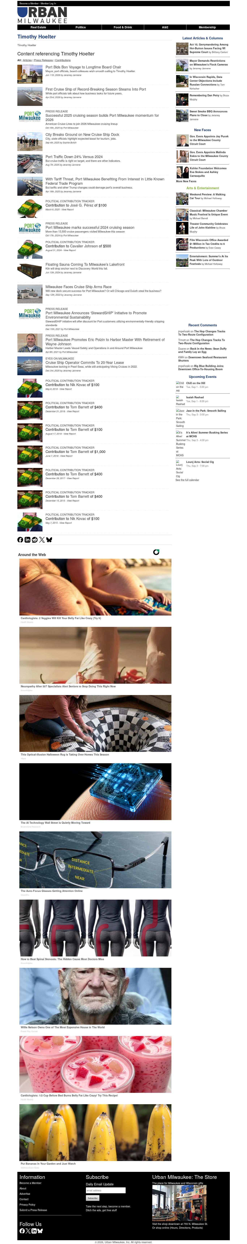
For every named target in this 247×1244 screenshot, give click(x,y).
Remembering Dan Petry (204, 95)
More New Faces (186, 181)
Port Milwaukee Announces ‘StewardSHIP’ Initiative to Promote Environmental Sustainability (96, 315)
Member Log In (48, 3)
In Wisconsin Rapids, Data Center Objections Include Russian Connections (206, 80)
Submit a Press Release (33, 1210)
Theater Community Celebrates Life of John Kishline (209, 225)
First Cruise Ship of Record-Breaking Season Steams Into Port (96, 89)
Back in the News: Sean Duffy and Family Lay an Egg (202, 350)
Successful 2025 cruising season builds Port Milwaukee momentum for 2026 (102, 117)
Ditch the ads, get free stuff (101, 1210)
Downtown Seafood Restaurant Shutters (202, 358)
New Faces (202, 130)
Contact (24, 1199)
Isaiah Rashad (195, 397)
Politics (81, 27)
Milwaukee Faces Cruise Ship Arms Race (79, 286)
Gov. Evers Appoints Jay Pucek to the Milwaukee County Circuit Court (209, 140)
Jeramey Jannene (72, 74)
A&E (165, 27)
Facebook (22, 1233)
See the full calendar (187, 480)
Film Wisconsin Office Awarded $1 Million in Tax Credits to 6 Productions (209, 243)
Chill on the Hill (195, 383)
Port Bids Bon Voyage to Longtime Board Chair (83, 66)
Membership (207, 27)
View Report (67, 209)
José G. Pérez (81, 205)
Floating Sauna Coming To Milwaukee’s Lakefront (85, 264)
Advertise (25, 1193)
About (23, 1188)
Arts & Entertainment (202, 188)
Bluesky (40, 1233)
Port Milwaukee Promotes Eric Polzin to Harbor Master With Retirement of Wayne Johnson (105, 341)
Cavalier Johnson (84, 245)
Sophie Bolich (69, 142)
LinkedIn (34, 1233)
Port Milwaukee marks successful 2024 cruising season (90, 227)
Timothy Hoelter (36, 36)
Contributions (63, 60)
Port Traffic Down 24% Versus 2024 (74, 156)
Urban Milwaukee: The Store (184, 1176)
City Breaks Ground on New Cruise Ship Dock (82, 134)
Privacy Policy (27, 1204)
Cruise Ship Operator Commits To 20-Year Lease (85, 362)
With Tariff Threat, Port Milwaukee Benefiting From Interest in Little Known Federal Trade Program (105, 181)
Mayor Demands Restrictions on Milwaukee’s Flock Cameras (209, 62)
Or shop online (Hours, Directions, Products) (177, 1227)
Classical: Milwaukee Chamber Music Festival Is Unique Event (209, 212)
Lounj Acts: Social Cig (200, 462)
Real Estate (38, 27)
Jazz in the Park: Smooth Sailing (206, 410)
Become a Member (30, 1183)
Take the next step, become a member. (108, 1206)
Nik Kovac (78, 384)
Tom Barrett (79, 406)
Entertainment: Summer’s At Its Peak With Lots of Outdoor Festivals (209, 260)
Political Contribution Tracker (70, 201)
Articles (27, 60)
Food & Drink (123, 27)
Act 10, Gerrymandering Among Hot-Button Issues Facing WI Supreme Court (209, 48)
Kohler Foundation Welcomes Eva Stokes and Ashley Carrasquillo (208, 172)
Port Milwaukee (70, 127)
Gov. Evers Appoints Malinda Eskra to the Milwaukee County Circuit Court (209, 155)
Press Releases (43, 60)
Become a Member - (30, 3)
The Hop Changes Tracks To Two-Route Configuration (201, 332)
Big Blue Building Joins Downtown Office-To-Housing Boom (200, 367)
